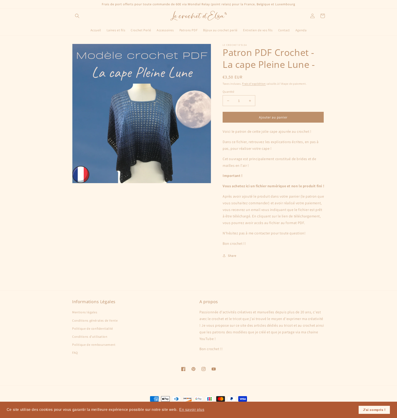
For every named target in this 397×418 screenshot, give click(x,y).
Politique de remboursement (94, 345)
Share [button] (232, 256)
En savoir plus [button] (191, 410)
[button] (77, 16)
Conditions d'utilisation (89, 336)
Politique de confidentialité (92, 328)
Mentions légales (84, 312)
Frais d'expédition (254, 83)
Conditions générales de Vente (95, 320)
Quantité (228, 92)
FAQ (75, 353)
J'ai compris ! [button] (374, 410)
